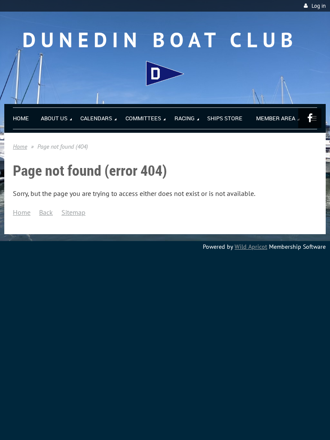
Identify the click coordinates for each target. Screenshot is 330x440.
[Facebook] (309, 118)
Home (20, 146)
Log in (319, 5)
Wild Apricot (251, 247)
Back (46, 212)
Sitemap (73, 212)
